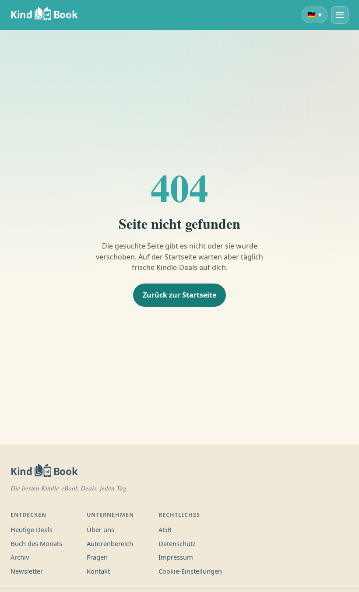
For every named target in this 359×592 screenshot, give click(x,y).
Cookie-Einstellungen (190, 571)
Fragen (97, 557)
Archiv (20, 557)
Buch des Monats (36, 543)
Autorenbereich (110, 543)
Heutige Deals (32, 529)
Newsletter (27, 571)
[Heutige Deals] (339, 15)
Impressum (175, 557)
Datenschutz (177, 543)
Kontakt (98, 571)
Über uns (100, 529)
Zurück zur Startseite (179, 295)
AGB (165, 529)
